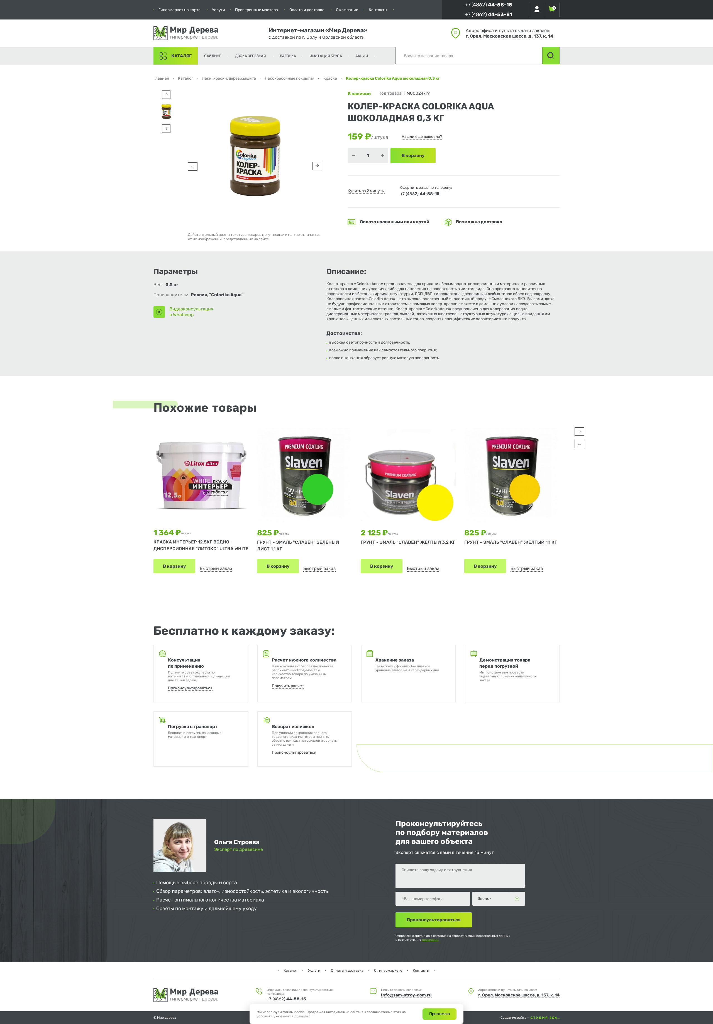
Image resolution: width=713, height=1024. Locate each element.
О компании (347, 10)
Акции (361, 56)
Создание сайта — (515, 1018)
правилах (302, 1016)
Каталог (181, 55)
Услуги (218, 10)
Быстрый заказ (216, 568)
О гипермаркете (388, 970)
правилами (430, 940)
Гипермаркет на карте (179, 10)
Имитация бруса (325, 56)
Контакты (378, 10)
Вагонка (288, 56)
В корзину (174, 566)
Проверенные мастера (256, 10)
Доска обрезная (250, 56)
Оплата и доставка (306, 10)
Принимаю (439, 1013)
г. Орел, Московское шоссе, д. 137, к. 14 (509, 36)
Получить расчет (288, 686)
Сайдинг (212, 56)
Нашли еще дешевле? (422, 136)
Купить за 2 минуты (366, 190)
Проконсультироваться (190, 688)
